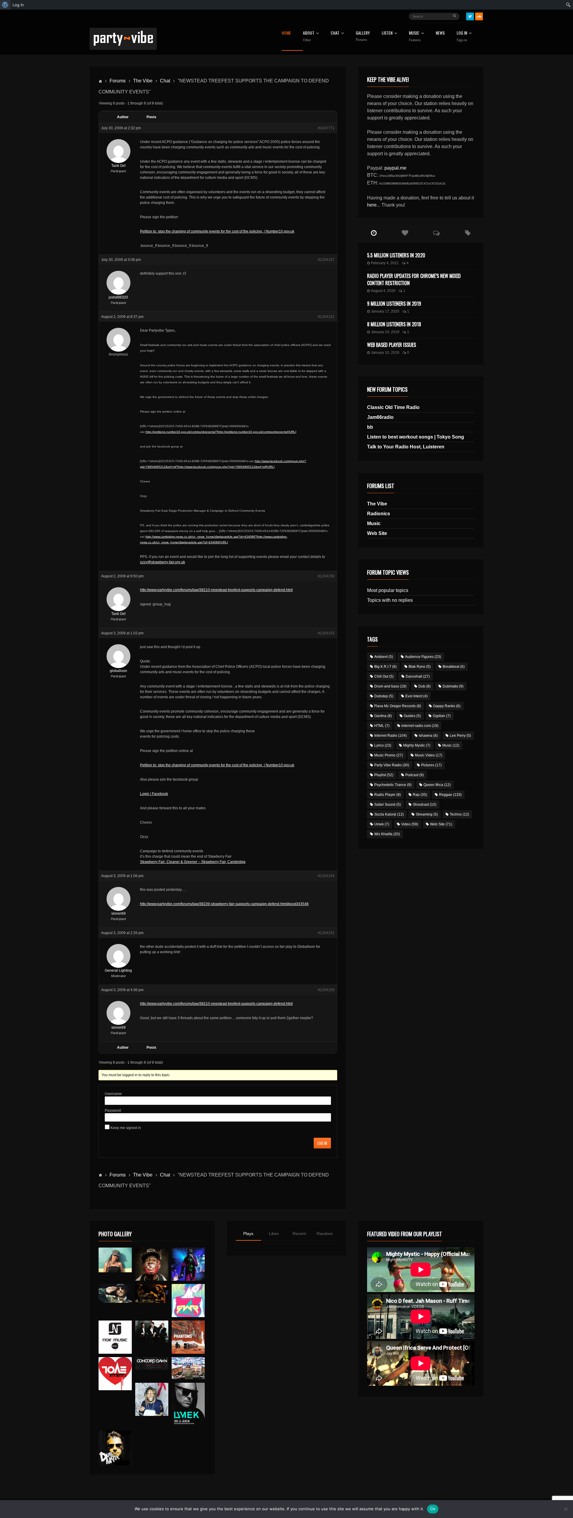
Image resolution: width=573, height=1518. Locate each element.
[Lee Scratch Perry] (151, 1264)
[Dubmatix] (115, 1447)
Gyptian (442, 716)
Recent (299, 1233)
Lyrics (382, 745)
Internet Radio (390, 735)
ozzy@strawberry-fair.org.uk (162, 562)
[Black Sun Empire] (188, 1337)
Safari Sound (387, 804)
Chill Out (384, 676)
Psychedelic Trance (393, 785)
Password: (113, 1110)
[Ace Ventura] (188, 1368)
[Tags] (467, 233)
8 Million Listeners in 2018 (394, 324)
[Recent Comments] (436, 233)
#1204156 (326, 576)
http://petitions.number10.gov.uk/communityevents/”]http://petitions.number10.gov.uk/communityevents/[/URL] (221, 431)
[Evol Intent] (115, 1373)
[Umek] (188, 1405)
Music (374, 523)
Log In (462, 36)
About (308, 36)
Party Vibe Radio (391, 765)
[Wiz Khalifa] (151, 1399)
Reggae (450, 795)
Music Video (428, 755)
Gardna (383, 716)
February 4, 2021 (385, 263)
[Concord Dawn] (151, 1363)
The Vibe (143, 80)
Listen (387, 33)
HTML (381, 726)
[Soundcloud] (479, 16)
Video (409, 824)
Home (286, 33)
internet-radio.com (419, 726)
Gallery (363, 36)
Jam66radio (380, 417)
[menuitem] (5, 5)
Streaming (427, 814)
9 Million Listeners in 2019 (394, 303)
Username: (114, 1094)
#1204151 (326, 317)
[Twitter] (470, 16)
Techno (459, 814)
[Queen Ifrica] (115, 1260)
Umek (381, 824)
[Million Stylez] (115, 1293)
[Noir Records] (115, 1337)
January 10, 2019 (385, 352)
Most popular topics (387, 590)
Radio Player (387, 795)
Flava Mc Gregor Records (397, 706)
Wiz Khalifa (387, 834)
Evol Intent (416, 696)
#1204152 (326, 933)
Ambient (383, 657)
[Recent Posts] (373, 233)
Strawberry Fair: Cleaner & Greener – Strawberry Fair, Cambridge (193, 862)
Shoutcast (424, 804)
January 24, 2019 (385, 332)
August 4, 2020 (383, 291)
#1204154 (326, 876)
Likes (274, 1233)
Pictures (431, 765)
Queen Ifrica (437, 785)
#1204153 (326, 633)
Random (325, 1233)
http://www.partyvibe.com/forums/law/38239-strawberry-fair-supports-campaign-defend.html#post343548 (224, 904)
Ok (432, 1508)
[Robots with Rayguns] (188, 1300)
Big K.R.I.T (385, 667)
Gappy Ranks (446, 706)
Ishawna (428, 735)
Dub (424, 686)
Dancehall (418, 676)
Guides (412, 716)
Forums (118, 80)
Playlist (383, 775)
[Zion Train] (151, 1293)
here (372, 204)
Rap (420, 795)
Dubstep (383, 696)
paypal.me (395, 167)
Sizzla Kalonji (389, 814)
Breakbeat (454, 667)
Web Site (377, 533)
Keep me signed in (125, 1128)
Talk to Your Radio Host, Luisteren (405, 446)
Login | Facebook (154, 794)
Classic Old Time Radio (393, 407)
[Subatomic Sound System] (188, 1264)
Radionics (378, 513)
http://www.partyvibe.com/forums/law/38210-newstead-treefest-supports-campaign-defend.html (216, 590)
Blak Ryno (420, 667)
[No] (566, 1509)
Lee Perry (460, 735)
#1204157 (326, 260)
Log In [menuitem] (18, 4)
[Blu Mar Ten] (151, 1331)
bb (370, 427)
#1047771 (326, 128)
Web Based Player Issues (391, 344)
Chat (335, 33)
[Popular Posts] (405, 233)
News (440, 33)
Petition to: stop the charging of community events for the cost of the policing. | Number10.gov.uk (217, 231)
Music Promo (388, 755)
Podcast (414, 775)
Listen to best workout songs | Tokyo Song (415, 436)
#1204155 (326, 990)
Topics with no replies (390, 600)
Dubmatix (453, 686)
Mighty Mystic (416, 745)
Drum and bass (390, 686)
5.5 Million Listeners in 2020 (396, 255)
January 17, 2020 (385, 311)
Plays (248, 1233)
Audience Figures (423, 657)
